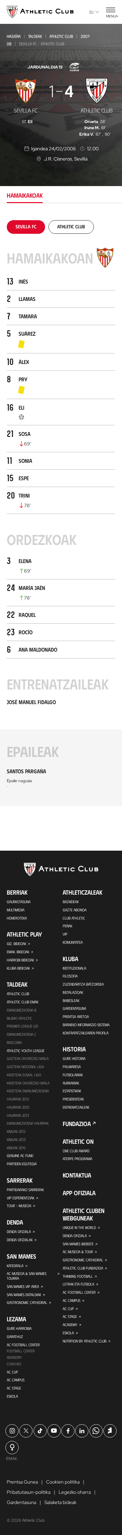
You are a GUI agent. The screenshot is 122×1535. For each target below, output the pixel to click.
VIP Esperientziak (20, 1198)
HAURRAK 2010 (18, 1107)
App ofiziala (79, 1193)
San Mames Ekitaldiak (24, 1294)
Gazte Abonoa (74, 910)
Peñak (67, 926)
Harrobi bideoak (20, 960)
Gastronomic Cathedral (27, 1302)
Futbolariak (73, 1075)
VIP (65, 934)
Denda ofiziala (19, 1231)
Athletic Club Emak (22, 1002)
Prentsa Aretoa (76, 1016)
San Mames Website (78, 1244)
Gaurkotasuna (18, 901)
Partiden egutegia (22, 1163)
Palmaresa (72, 1066)
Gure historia (74, 1058)
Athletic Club (61, 36)
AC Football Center (23, 1344)
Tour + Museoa (19, 1205)
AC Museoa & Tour (78, 1251)
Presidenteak (73, 1099)
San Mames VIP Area (23, 1286)
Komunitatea (73, 942)
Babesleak (71, 1000)
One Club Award (76, 1151)
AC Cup (12, 1372)
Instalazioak (73, 992)
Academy (70, 1324)
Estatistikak (72, 1091)
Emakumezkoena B (21, 1010)
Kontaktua (77, 1175)
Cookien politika (63, 1482)
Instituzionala (74, 968)
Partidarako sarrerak (25, 1189)
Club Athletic (74, 918)
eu (91, 12)
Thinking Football (78, 1276)
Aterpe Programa (77, 1158)
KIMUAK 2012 (16, 1131)
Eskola (12, 1396)
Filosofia (70, 976)
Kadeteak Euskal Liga (24, 1075)
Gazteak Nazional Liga (25, 1066)
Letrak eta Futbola (78, 1284)
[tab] (26, 226)
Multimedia (15, 910)
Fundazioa (77, 1123)
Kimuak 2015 (16, 1147)
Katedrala (15, 1265)
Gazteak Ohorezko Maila (27, 1058)
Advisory (14, 1357)
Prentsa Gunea (22, 1482)
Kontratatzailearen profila (85, 1033)
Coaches (14, 1364)
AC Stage (14, 1388)
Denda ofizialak (20, 1239)
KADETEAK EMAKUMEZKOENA (28, 1091)
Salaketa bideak (60, 1502)
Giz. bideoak (16, 943)
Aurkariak (71, 1083)
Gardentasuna (74, 1008)
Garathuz (15, 1336)
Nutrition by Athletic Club (84, 1341)
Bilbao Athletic (19, 1018)
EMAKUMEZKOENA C (21, 1034)
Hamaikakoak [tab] (25, 195)
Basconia (14, 1042)
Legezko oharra (75, 1492)
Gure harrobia (19, 1328)
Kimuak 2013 (16, 1139)
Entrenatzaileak (76, 1107)
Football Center (21, 1351)
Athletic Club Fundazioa (83, 1268)
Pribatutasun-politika (28, 1492)
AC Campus (15, 1380)
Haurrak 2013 (18, 1115)
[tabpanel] (61, 513)
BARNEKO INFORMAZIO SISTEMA (86, 1024)
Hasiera (14, 36)
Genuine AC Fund (20, 1155)
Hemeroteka (17, 918)
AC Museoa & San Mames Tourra (26, 1275)
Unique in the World (79, 1227)
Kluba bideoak (18, 968)
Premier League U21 (22, 1026)
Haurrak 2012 (18, 1099)
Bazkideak (71, 901)
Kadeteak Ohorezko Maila (28, 1083)
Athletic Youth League (25, 1050)
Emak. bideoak (18, 951)
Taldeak (35, 36)
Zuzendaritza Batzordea (83, 984)
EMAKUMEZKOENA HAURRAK (27, 1123)
